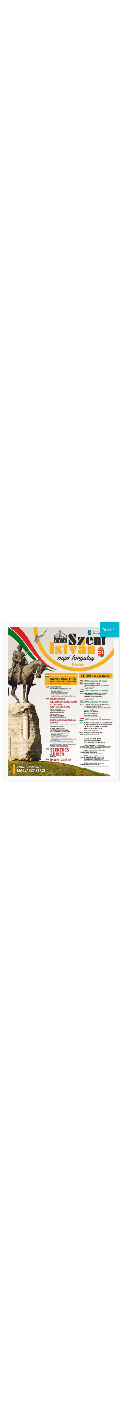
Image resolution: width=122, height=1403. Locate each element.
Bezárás (110, 630)
